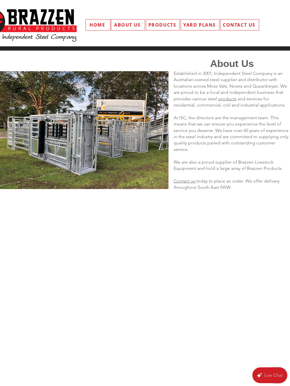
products (227, 98)
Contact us (185, 181)
